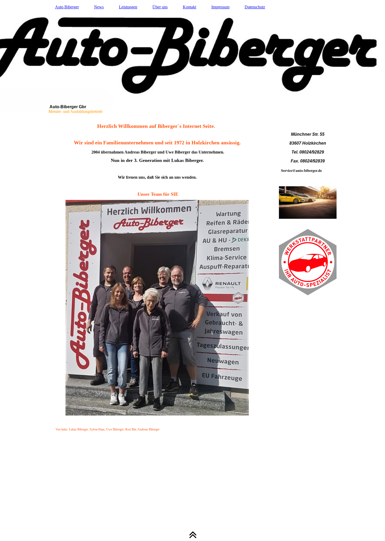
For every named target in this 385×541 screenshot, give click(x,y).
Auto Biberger (67, 7)
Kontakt (189, 7)
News (99, 7)
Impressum (220, 7)
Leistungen (128, 7)
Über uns (160, 7)
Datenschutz (255, 7)
